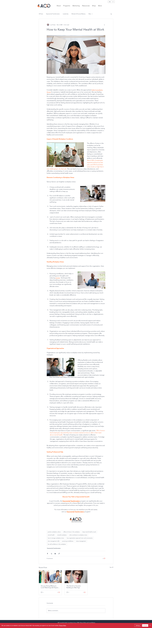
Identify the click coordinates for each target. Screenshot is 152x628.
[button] (86, 6)
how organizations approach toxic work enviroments (80, 538)
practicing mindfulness (67, 541)
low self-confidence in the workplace (57, 544)
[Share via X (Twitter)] (51, 553)
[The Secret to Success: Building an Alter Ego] (76, 576)
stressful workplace (62, 535)
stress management (81, 541)
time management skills (53, 541)
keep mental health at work (89, 532)
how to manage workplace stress (56, 538)
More (90, 14)
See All (111, 567)
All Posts (41, 14)
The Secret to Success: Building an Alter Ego (73, 586)
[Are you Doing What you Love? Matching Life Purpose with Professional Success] (50, 576)
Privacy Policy (62, 625)
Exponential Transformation (53, 14)
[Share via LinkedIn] (55, 553)
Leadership (65, 14)
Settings (138, 625)
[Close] (150, 625)
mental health (51, 535)
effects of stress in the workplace (71, 532)
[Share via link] (59, 553)
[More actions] (104, 25)
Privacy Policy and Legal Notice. (88, 622)
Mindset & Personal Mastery (78, 14)
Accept (145, 625)
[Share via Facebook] (47, 553)
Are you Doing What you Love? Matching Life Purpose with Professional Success (50, 586)
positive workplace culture (54, 532)
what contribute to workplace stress (78, 535)
